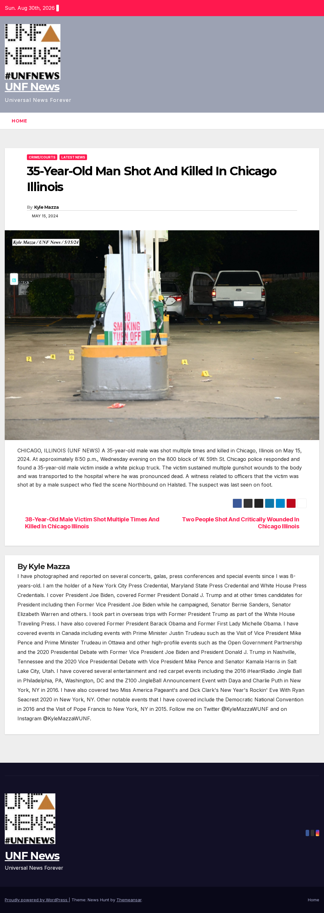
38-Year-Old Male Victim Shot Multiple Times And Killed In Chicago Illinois (92, 523)
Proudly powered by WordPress (37, 899)
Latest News (73, 157)
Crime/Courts (42, 157)
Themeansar (128, 899)
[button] (315, 121)
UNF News (32, 86)
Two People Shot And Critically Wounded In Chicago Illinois (240, 523)
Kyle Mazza (46, 207)
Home (19, 121)
